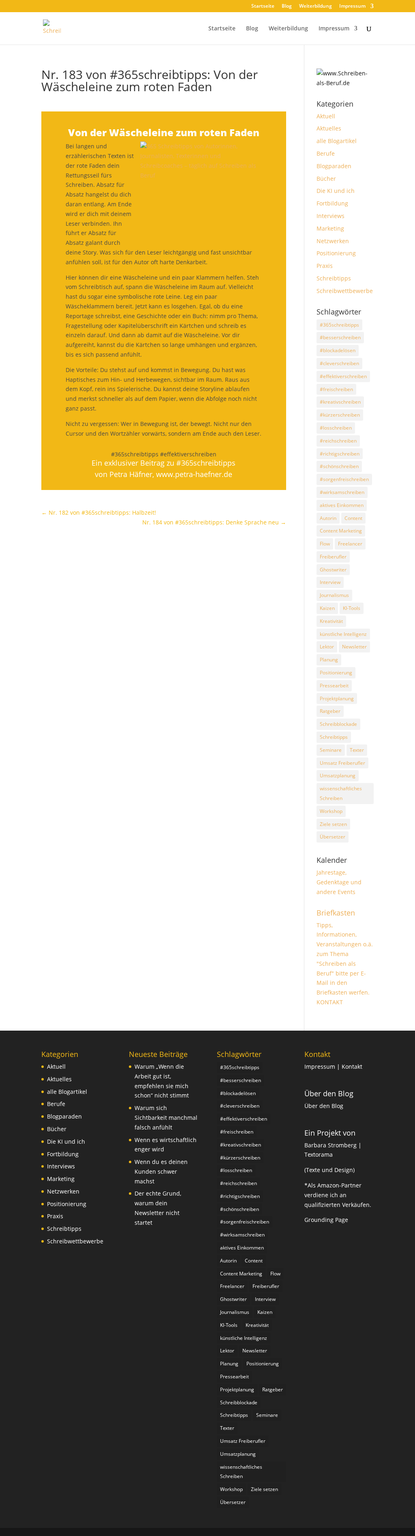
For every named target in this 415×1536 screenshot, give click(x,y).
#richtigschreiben (339, 453)
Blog (287, 6)
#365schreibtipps (339, 324)
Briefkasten (336, 913)
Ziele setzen (333, 824)
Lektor (327, 646)
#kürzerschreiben (340, 414)
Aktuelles (329, 128)
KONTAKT (330, 1002)
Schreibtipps (334, 278)
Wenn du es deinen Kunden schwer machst (161, 1171)
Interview (330, 582)
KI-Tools (351, 608)
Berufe (326, 153)
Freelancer (350, 543)
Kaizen (327, 608)
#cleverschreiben (339, 363)
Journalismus (334, 595)
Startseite (262, 6)
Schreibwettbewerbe (345, 291)
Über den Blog (328, 1093)
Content (353, 518)
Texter (357, 750)
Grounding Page (326, 1220)
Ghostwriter (333, 569)
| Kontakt (349, 1066)
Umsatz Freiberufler (342, 762)
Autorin (328, 518)
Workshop (331, 811)
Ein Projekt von (329, 1133)
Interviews (330, 216)
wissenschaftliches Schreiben (341, 793)
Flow (325, 543)
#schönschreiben (339, 466)
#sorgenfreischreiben (344, 479)
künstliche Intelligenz (343, 634)
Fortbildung (332, 203)
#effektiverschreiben (343, 376)
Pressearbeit (334, 685)
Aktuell (326, 116)
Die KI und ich (336, 191)
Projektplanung (337, 698)
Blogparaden (334, 166)
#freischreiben (336, 389)
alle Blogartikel (337, 141)
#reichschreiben (338, 440)
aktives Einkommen (342, 505)
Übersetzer (332, 836)
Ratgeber (330, 711)
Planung (329, 659)
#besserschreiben (340, 337)
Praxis (325, 266)
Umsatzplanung (337, 775)
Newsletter (354, 646)
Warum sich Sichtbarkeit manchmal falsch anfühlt (166, 1117)
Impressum (352, 6)
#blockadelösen (337, 350)
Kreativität (331, 621)
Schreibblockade (338, 724)
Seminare (331, 750)
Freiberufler (333, 556)
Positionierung (336, 253)
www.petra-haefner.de (194, 474)
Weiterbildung (315, 6)
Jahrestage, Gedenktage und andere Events (339, 882)
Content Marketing (341, 530)
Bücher (326, 178)
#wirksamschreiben (342, 492)
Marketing (330, 228)
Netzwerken (333, 241)
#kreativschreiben (340, 401)
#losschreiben (336, 427)
